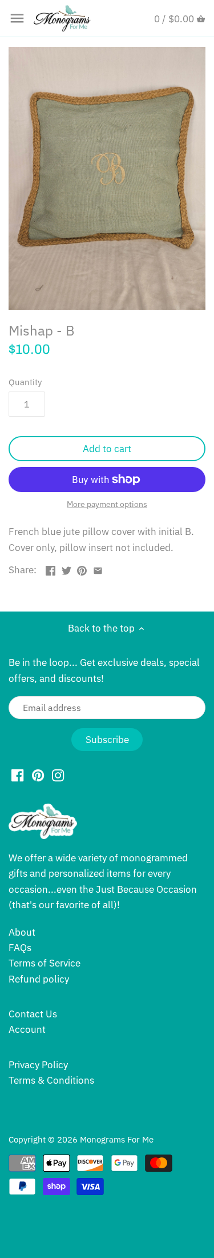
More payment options (107, 504)
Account (27, 1029)
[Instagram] (58, 775)
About (22, 932)
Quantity (25, 382)
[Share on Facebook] (50, 568)
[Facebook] (17, 775)
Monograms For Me (117, 1139)
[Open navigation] (17, 18)
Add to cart (107, 448)
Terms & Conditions (51, 1080)
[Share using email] (98, 568)
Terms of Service (44, 963)
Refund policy (39, 979)
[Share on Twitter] (66, 568)
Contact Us (33, 1014)
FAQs (20, 947)
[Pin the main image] (82, 568)
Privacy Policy (38, 1065)
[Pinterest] (38, 775)
